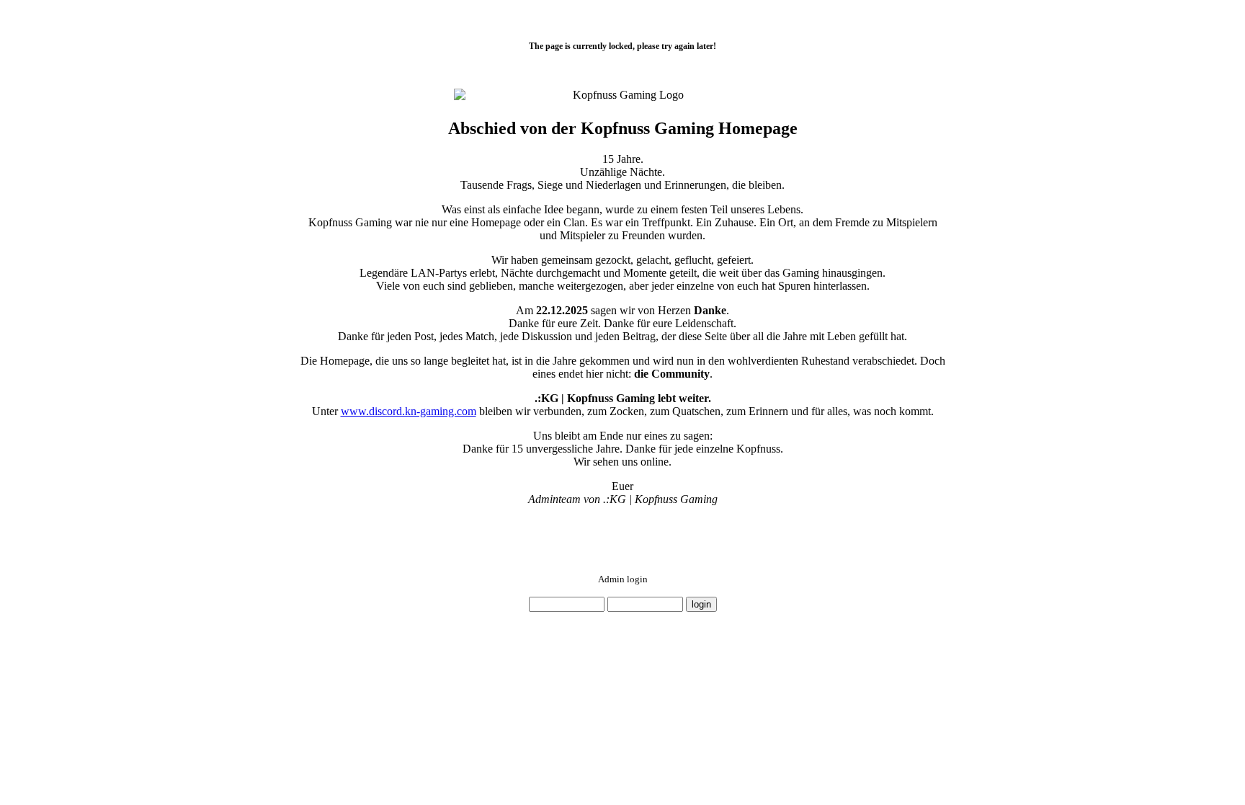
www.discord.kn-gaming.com (408, 411)
